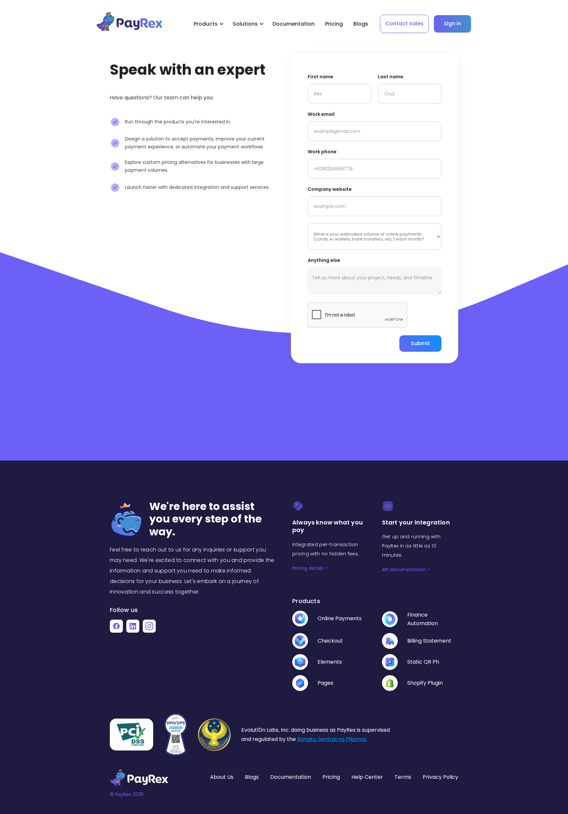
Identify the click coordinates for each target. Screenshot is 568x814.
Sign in (452, 23)
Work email (321, 114)
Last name (390, 76)
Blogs (360, 24)
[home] (139, 21)
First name (320, 76)
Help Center (367, 777)
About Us (221, 777)
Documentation (293, 24)
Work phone (322, 151)
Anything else (324, 260)
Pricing (334, 24)
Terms (402, 777)
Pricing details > (310, 568)
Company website (330, 189)
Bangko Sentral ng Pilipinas (331, 739)
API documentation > (406, 569)
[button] (207, 24)
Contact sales (404, 23)
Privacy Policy (440, 777)
